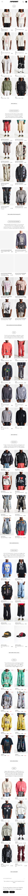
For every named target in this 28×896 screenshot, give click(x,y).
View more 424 (14, 103)
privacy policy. (19, 889)
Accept (12, 892)
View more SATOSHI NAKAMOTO (14, 214)
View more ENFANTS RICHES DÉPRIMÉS (14, 325)
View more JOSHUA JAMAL (14, 652)
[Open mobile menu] (2, 1)
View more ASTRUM (14, 761)
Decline (6, 892)
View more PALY (14, 434)
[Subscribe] (23, 879)
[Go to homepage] (14, 2)
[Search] (23, 2)
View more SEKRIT (14, 872)
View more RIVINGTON (14, 543)
